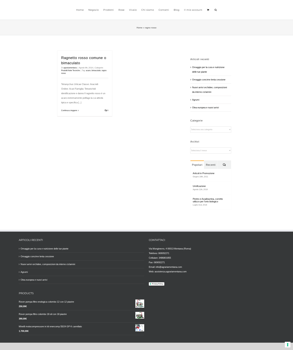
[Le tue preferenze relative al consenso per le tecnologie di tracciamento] (288, 345)
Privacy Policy (157, 284)
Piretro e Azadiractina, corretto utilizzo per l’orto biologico (208, 200)
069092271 (163, 253)
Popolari (197, 164)
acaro (88, 70)
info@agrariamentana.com (169, 267)
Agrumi (195, 99)
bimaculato (96, 70)
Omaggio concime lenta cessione (208, 79)
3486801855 (165, 257)
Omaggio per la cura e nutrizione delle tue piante (44, 248)
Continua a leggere (69, 110)
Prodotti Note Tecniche (70, 70)
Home (139, 27)
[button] (210, 10)
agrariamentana (70, 68)
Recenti (211, 164)
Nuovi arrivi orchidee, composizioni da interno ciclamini (48, 264)
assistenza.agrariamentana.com (171, 271)
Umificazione (199, 186)
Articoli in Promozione (203, 173)
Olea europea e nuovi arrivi (205, 107)
